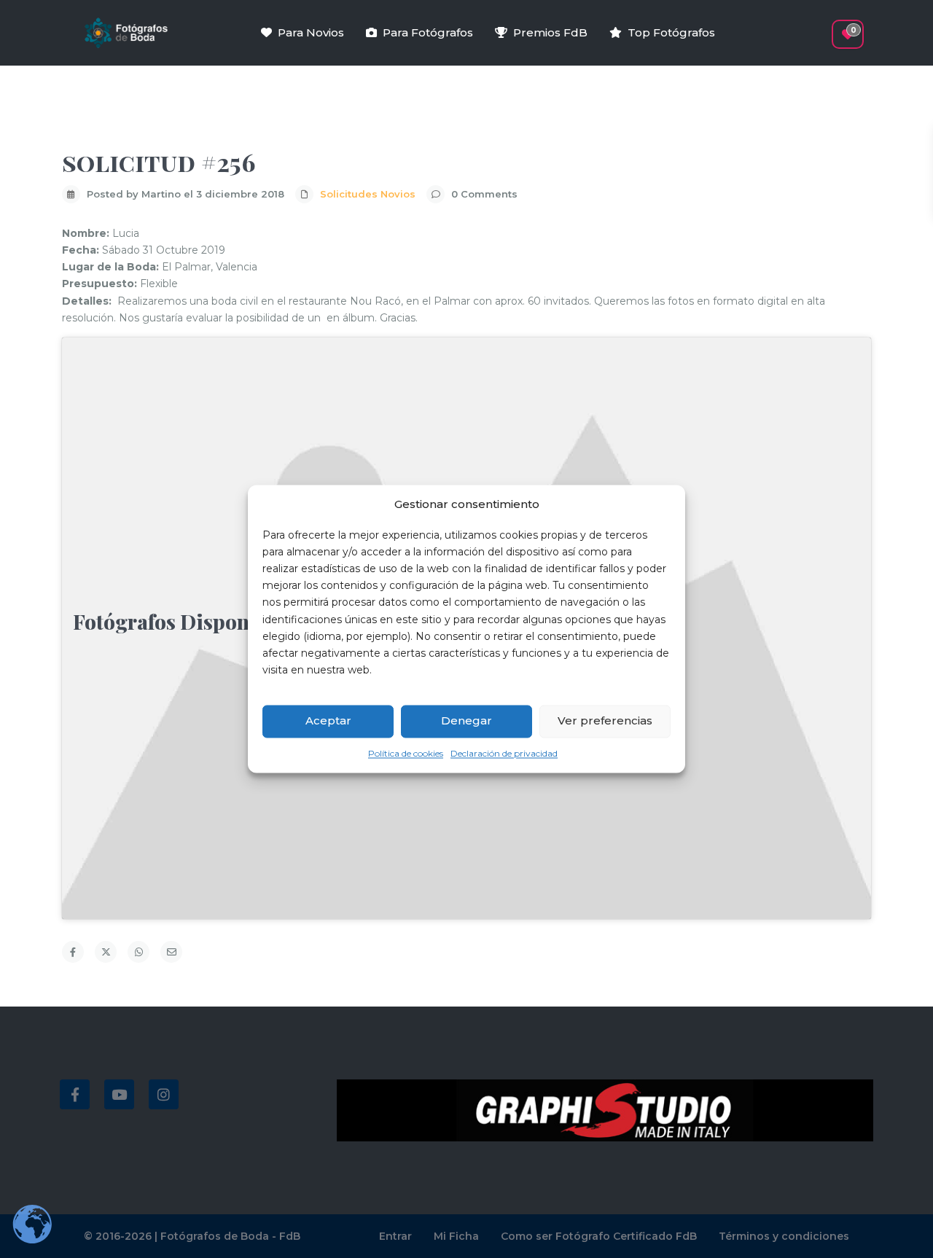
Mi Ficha (456, 1236)
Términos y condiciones (784, 1236)
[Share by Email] (171, 952)
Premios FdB (550, 32)
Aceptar (328, 721)
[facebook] (75, 1094)
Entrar (395, 1236)
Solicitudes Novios (367, 194)
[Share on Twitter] (106, 952)
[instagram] (164, 1094)
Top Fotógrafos (671, 32)
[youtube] (119, 1094)
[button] (821, 27)
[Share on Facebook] (73, 952)
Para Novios (311, 32)
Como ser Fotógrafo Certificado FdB (599, 1236)
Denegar (466, 721)
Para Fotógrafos (428, 32)
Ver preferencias (605, 721)
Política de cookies (405, 753)
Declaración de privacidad (504, 753)
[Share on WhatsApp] (138, 952)
